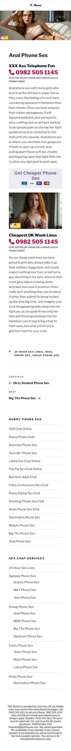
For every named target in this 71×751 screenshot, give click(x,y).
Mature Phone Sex (22, 525)
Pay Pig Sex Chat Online (25, 469)
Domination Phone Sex (30, 683)
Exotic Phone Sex (21, 645)
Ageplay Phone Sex (22, 576)
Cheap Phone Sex (46, 355)
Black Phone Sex (25, 659)
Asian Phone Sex (25, 652)
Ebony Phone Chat (22, 437)
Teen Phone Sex (25, 597)
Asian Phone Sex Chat (24, 509)
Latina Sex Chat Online (24, 461)
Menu (37, 5)
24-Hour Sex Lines (28, 351)
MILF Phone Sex (25, 590)
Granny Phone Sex (26, 582)
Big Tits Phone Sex (22, 533)
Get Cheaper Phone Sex (35, 176)
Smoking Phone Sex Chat (26, 501)
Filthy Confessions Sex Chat (28, 485)
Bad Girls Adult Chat (23, 477)
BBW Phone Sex (25, 621)
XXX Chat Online (20, 429)
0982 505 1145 (36, 72)
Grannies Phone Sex (23, 445)
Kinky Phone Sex (20, 676)
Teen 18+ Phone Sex (23, 453)
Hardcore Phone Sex (28, 636)
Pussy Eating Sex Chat (24, 493)
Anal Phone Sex (20, 541)
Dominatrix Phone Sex (24, 517)
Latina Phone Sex (26, 667)
